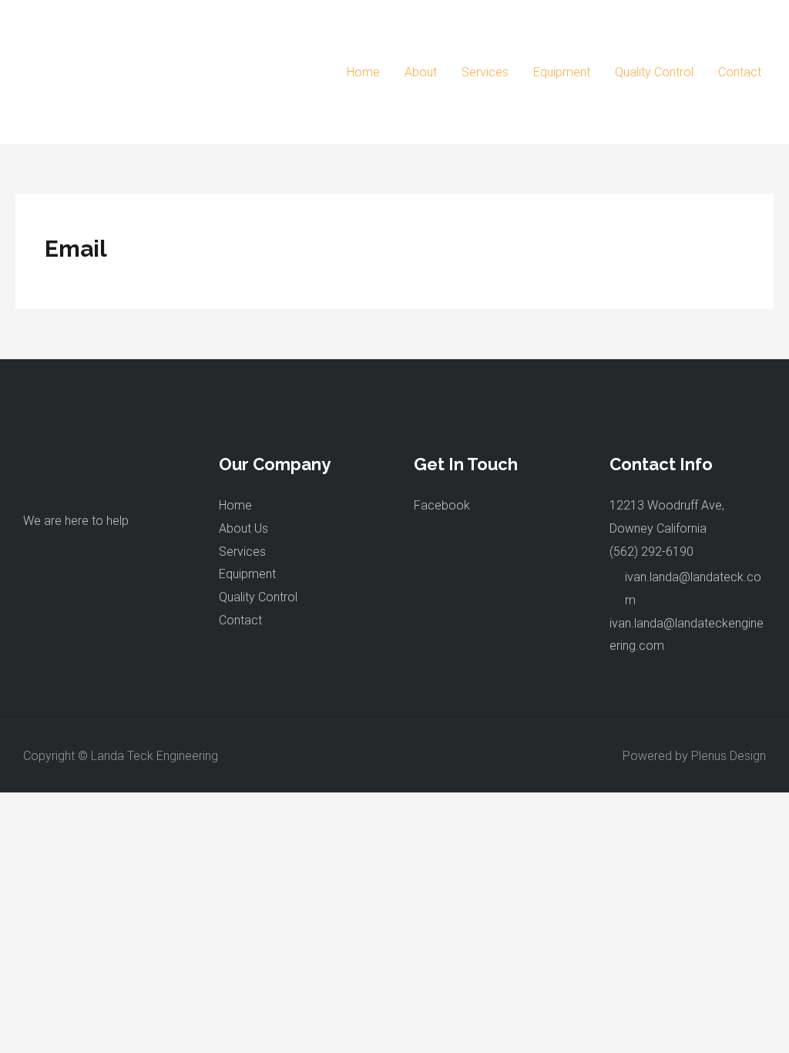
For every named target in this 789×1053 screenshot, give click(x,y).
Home (363, 72)
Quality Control (654, 72)
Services (485, 72)
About (421, 72)
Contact (739, 72)
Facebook (442, 505)
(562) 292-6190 (651, 551)
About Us (243, 528)
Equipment (561, 72)
